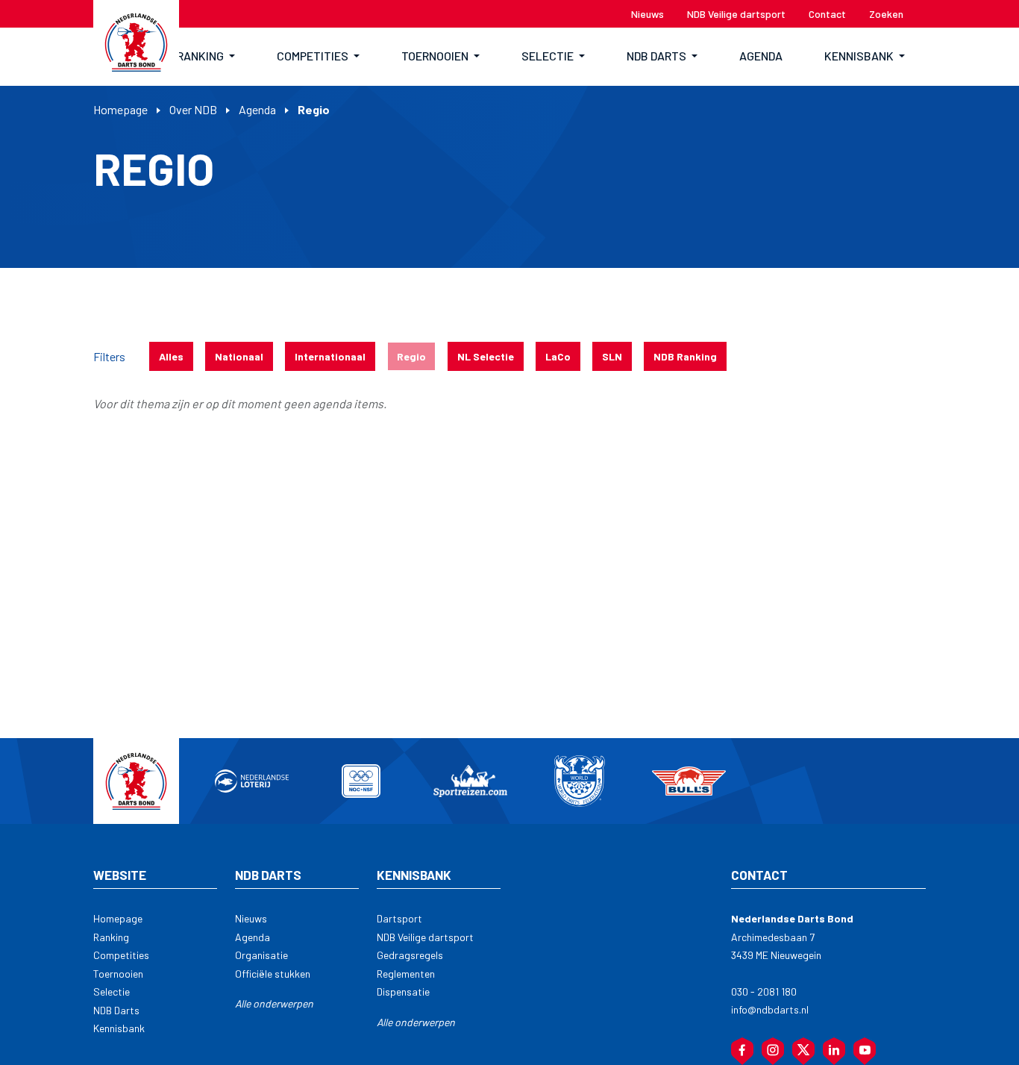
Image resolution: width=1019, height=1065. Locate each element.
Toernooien (118, 973)
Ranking (111, 937)
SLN (612, 356)
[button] (206, 57)
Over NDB (193, 109)
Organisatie (261, 955)
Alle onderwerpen (274, 1003)
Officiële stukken (272, 973)
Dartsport (399, 918)
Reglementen (406, 973)
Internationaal (330, 356)
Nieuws (251, 918)
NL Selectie (485, 356)
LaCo (558, 356)
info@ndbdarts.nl (770, 1009)
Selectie (111, 991)
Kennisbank (119, 1028)
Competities (121, 955)
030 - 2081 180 (764, 991)
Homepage (120, 109)
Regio (411, 356)
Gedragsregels (410, 955)
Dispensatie (403, 991)
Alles (171, 356)
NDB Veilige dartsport (425, 937)
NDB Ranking (685, 356)
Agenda (257, 109)
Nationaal (239, 356)
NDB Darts (116, 1010)
